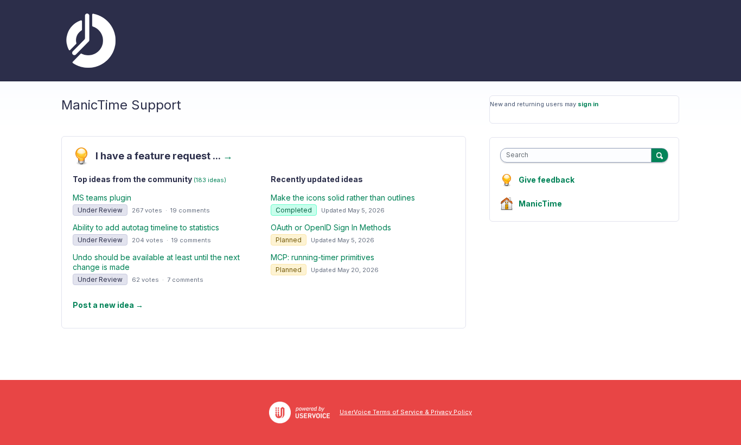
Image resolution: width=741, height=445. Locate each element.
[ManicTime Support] (88, 41)
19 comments (190, 210)
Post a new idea (108, 304)
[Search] (659, 155)
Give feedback (546, 179)
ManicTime (540, 203)
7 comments (185, 279)
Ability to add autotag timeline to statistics (146, 227)
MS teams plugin (102, 197)
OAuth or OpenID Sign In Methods (331, 227)
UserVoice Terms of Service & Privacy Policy (406, 412)
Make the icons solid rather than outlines (343, 197)
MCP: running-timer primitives (322, 257)
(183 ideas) (210, 180)
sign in (588, 104)
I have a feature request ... (164, 156)
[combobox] (578, 155)
